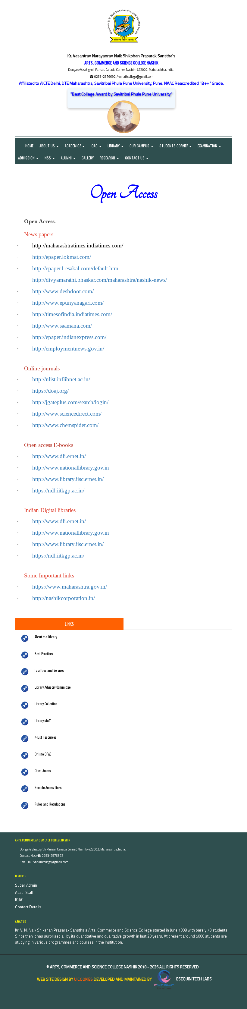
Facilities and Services (49, 670)
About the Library (46, 636)
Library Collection (46, 703)
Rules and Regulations (50, 804)
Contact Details (28, 907)
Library (114, 145)
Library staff (43, 720)
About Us (47, 145)
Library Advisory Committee (52, 687)
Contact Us (135, 157)
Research (108, 157)
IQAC (94, 145)
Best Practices (44, 653)
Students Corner (174, 145)
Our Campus (140, 145)
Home (25, 145)
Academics (73, 145)
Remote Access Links (48, 787)
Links (69, 624)
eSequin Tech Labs (193, 979)
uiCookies (83, 979)
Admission (27, 157)
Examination (208, 145)
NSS (48, 157)
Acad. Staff (24, 892)
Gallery (88, 157)
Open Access (43, 770)
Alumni (67, 157)
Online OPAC (43, 754)
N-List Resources (45, 737)
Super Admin (26, 885)
